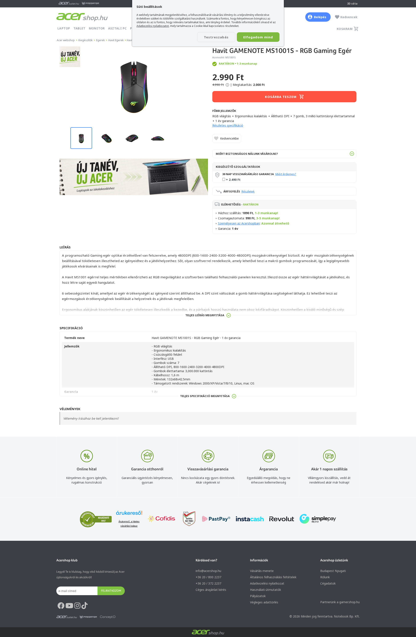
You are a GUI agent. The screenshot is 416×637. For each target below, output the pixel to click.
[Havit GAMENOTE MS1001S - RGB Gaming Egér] (134, 85)
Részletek (248, 191)
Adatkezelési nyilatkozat (267, 583)
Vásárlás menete (262, 571)
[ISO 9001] (186, 519)
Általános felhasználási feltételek (273, 577)
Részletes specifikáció (227, 125)
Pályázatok (258, 596)
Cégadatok (328, 583)
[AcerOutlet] (66, 617)
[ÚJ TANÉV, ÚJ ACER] (70, 66)
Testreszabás (216, 37)
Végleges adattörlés (264, 602)
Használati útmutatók (265, 590)
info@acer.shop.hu (208, 571)
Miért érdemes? (285, 174)
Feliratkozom (111, 590)
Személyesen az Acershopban (239, 223)
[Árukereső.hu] (129, 515)
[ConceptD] (107, 617)
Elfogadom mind (258, 37)
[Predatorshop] (88, 617)
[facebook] (60, 606)
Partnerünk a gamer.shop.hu (340, 602)
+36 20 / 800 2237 (208, 577)
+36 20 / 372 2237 (208, 583)
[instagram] (77, 606)
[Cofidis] (161, 519)
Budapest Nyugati (333, 571)
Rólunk (325, 577)
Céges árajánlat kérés (211, 590)
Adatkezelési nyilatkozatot (152, 26)
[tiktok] (84, 606)
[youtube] (69, 606)
